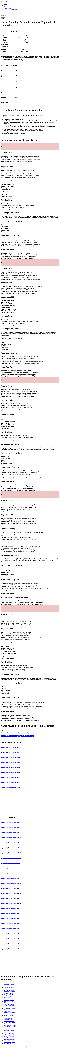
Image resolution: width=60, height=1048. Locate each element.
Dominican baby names (9, 1042)
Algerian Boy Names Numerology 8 (10, 782)
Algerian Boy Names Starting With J (10, 868)
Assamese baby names (9, 989)
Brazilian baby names (9, 996)
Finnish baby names (9, 1004)
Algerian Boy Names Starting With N (11, 888)
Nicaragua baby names (9, 1036)
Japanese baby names (9, 1033)
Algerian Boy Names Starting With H (11, 858)
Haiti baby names (8, 1043)
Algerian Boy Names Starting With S (10, 913)
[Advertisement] (30, 803)
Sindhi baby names (8, 993)
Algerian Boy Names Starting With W (11, 933)
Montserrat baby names (9, 1008)
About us (6, 5)
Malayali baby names (9, 1030)
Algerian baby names (9, 1019)
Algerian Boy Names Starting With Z (11, 949)
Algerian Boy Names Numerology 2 (10, 752)
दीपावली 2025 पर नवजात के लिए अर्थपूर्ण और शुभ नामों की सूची (17, 736)
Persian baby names (9, 1000)
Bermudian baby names (9, 986)
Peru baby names (8, 1011)
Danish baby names (8, 994)
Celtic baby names (8, 1023)
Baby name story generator (10, 9)
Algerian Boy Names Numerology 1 (10, 747)
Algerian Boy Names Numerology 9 (10, 787)
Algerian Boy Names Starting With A (11, 822)
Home (5, 4)
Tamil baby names (8, 1009)
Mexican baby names (9, 984)
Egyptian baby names (9, 1005)
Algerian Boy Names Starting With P (10, 898)
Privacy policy (7, 8)
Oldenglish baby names (9, 1012)
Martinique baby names (9, 991)
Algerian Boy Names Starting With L (11, 878)
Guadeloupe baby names (10, 1025)
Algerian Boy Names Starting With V (11, 928)
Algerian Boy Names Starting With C (11, 832)
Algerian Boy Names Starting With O (11, 893)
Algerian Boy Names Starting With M (11, 883)
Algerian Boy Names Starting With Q (11, 903)
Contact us (6, 6)
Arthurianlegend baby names (11, 1035)
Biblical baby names (9, 997)
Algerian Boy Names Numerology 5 (10, 767)
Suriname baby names (9, 1022)
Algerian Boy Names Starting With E (11, 842)
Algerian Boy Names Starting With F (10, 848)
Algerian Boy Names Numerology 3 (10, 757)
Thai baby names (8, 1018)
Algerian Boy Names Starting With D (11, 837)
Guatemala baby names (9, 990)
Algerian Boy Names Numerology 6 (10, 772)
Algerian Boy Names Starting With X (11, 938)
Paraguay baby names (9, 987)
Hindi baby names (8, 1001)
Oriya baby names (8, 1007)
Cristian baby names (9, 1021)
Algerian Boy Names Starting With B (11, 827)
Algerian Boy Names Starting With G (11, 853)
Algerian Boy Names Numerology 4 (10, 762)
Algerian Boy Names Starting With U (11, 923)
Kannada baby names (9, 1037)
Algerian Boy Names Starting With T (11, 918)
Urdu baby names (8, 1002)
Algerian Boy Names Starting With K (11, 873)
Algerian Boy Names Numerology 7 (10, 777)
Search (2, 18)
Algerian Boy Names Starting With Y (11, 943)
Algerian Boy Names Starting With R (11, 908)
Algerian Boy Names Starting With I (10, 863)
